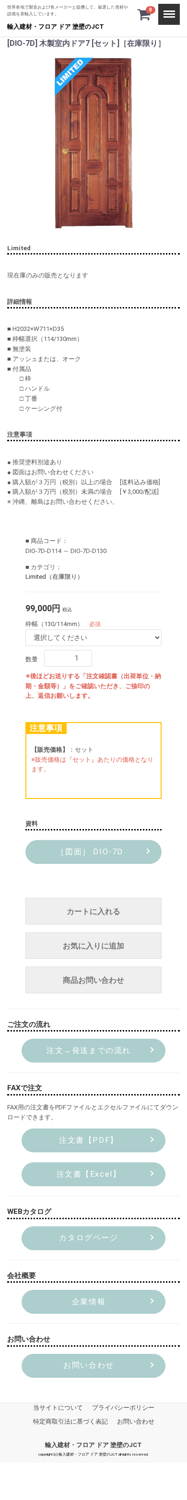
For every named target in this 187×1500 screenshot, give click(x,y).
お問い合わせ (135, 1421)
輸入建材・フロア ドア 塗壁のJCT (55, 26)
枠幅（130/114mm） (54, 624)
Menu (166, 8)
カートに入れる (93, 911)
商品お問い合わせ (93, 980)
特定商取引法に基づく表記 (70, 1421)
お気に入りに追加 (93, 945)
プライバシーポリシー (123, 1407)
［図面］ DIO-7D (88, 851)
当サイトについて (58, 1407)
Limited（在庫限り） (54, 576)
